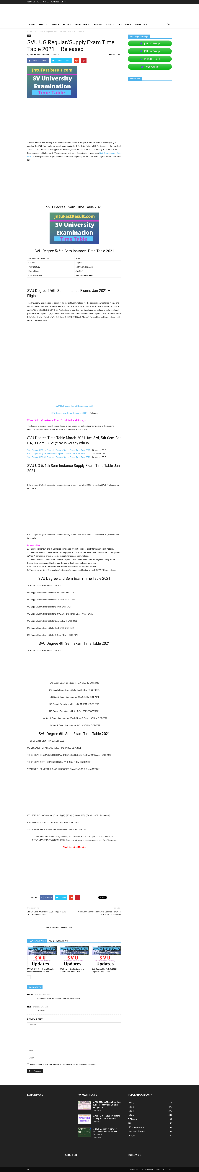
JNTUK (42, 24)
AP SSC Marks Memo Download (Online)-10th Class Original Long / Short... (107, 1105)
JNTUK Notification (136, 1131)
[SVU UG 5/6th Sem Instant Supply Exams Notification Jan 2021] (42, 956)
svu (29, 36)
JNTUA (66, 24)
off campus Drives (136, 1127)
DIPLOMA (132, 1119)
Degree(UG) (81, 24)
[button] (168, 24)
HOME (32, 24)
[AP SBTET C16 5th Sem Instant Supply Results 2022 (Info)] (84, 1119)
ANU (130, 1123)
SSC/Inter (140, 24)
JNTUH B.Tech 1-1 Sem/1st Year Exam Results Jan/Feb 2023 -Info (105, 1131)
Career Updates (43, 2)
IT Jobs (108, 24)
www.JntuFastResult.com (39, 54)
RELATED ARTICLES (37, 941)
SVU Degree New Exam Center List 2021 (69, 413)
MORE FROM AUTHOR (58, 941)
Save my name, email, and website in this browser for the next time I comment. (63, 1064)
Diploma (97, 24)
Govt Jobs (123, 24)
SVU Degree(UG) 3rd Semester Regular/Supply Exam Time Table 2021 (58, 453)
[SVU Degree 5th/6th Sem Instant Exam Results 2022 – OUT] (74, 956)
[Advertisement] (74, 121)
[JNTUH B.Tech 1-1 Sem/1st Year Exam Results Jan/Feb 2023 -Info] (84, 1132)
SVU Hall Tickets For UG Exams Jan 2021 (74, 406)
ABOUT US (31, 2)
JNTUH (54, 24)
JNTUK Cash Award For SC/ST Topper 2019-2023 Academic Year (47, 913)
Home (29, 32)
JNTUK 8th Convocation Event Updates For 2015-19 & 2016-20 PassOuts (99, 913)
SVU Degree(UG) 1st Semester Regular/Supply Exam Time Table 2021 (58, 450)
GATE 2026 (55, 2)
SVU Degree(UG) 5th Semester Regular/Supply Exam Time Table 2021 (58, 457)
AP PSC (63, 2)
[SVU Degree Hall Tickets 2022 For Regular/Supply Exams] (106, 956)
